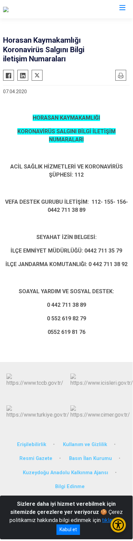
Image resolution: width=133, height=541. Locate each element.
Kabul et (68, 529)
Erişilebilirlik (31, 444)
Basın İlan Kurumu (90, 458)
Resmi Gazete (35, 458)
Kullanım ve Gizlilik (85, 444)
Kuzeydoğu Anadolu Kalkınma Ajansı (65, 473)
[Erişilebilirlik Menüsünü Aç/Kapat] (118, 525)
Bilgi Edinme (70, 486)
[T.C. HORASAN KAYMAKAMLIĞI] (40, 9)
